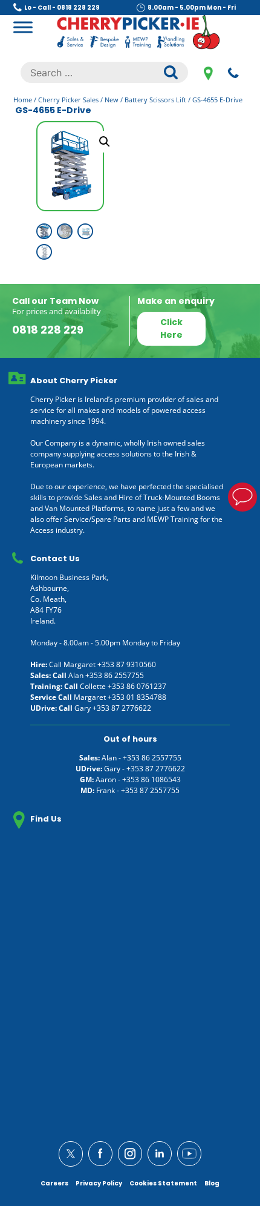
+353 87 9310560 (126, 664)
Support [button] (242, 497)
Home (22, 99)
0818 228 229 (233, 73)
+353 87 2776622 (122, 708)
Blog (211, 1183)
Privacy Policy (99, 1183)
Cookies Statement (163, 1183)
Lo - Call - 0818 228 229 (62, 7)
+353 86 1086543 (151, 779)
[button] (104, 142)
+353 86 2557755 (114, 675)
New (112, 99)
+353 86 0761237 (137, 686)
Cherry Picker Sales (68, 99)
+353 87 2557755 (150, 790)
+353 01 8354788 (137, 697)
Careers (54, 1183)
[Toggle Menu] (23, 27)
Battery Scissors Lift (155, 99)
